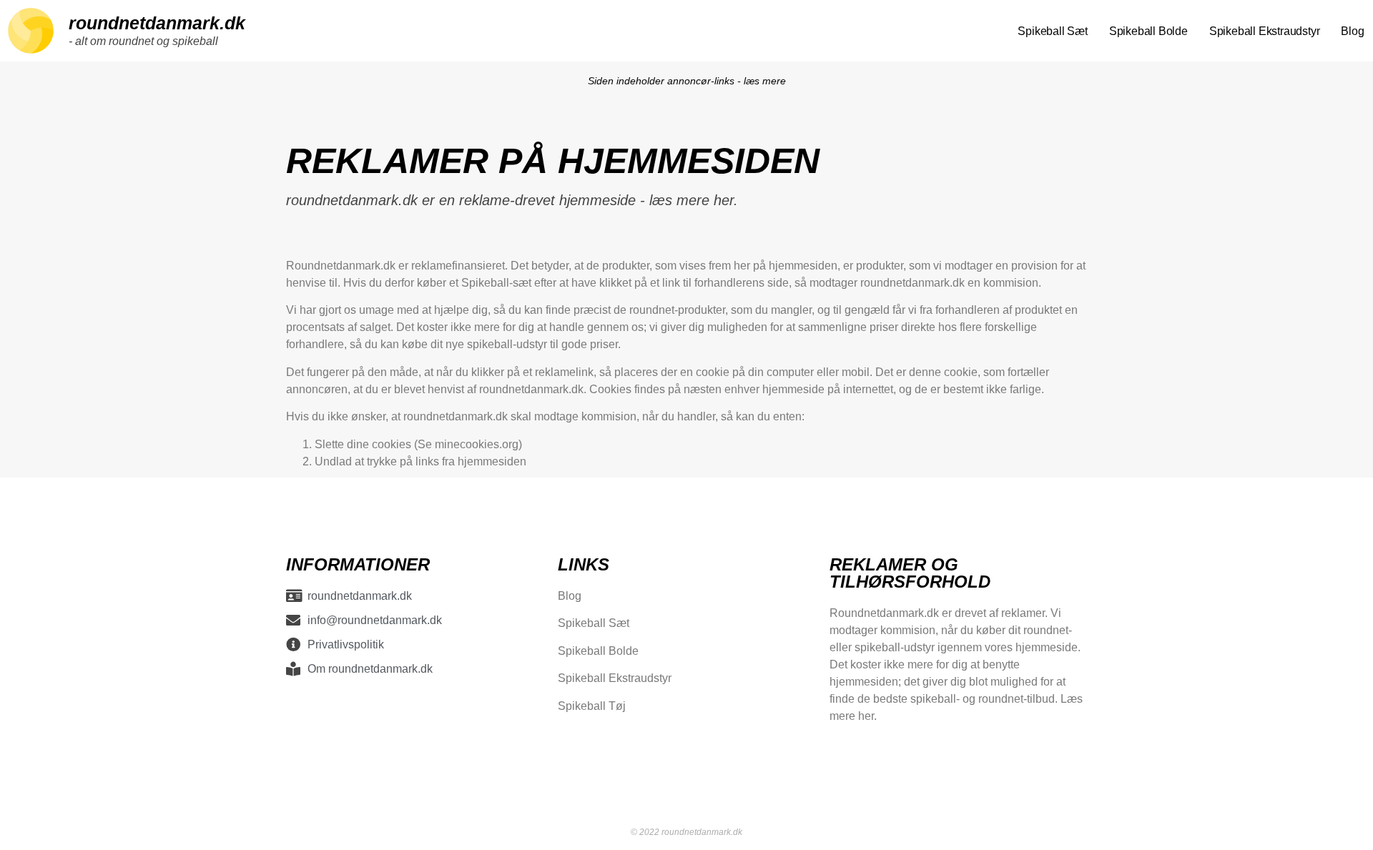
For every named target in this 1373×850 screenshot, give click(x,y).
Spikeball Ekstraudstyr (1264, 30)
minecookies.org (476, 444)
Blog (1352, 30)
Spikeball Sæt (1052, 30)
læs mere (765, 81)
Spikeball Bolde (1148, 30)
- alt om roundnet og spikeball (143, 41)
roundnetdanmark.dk (157, 23)
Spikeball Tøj (592, 705)
